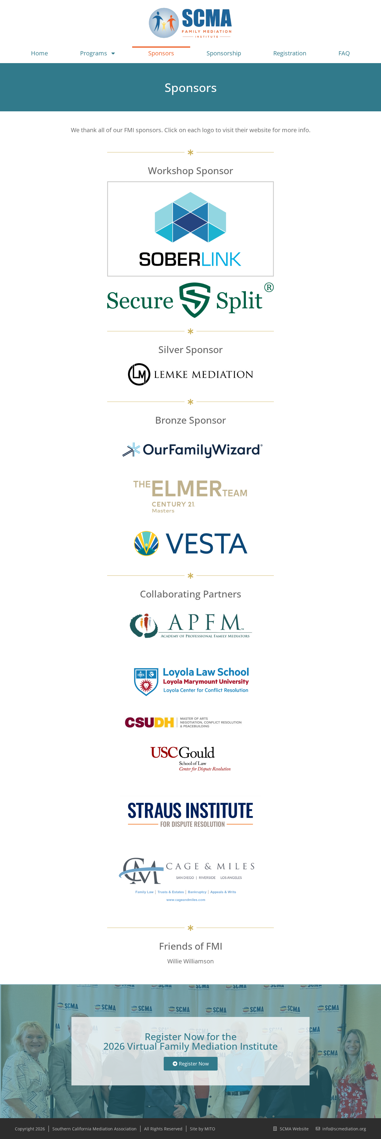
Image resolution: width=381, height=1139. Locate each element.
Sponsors (161, 53)
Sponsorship (224, 53)
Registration (289, 53)
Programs (93, 53)
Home (39, 53)
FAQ (344, 53)
